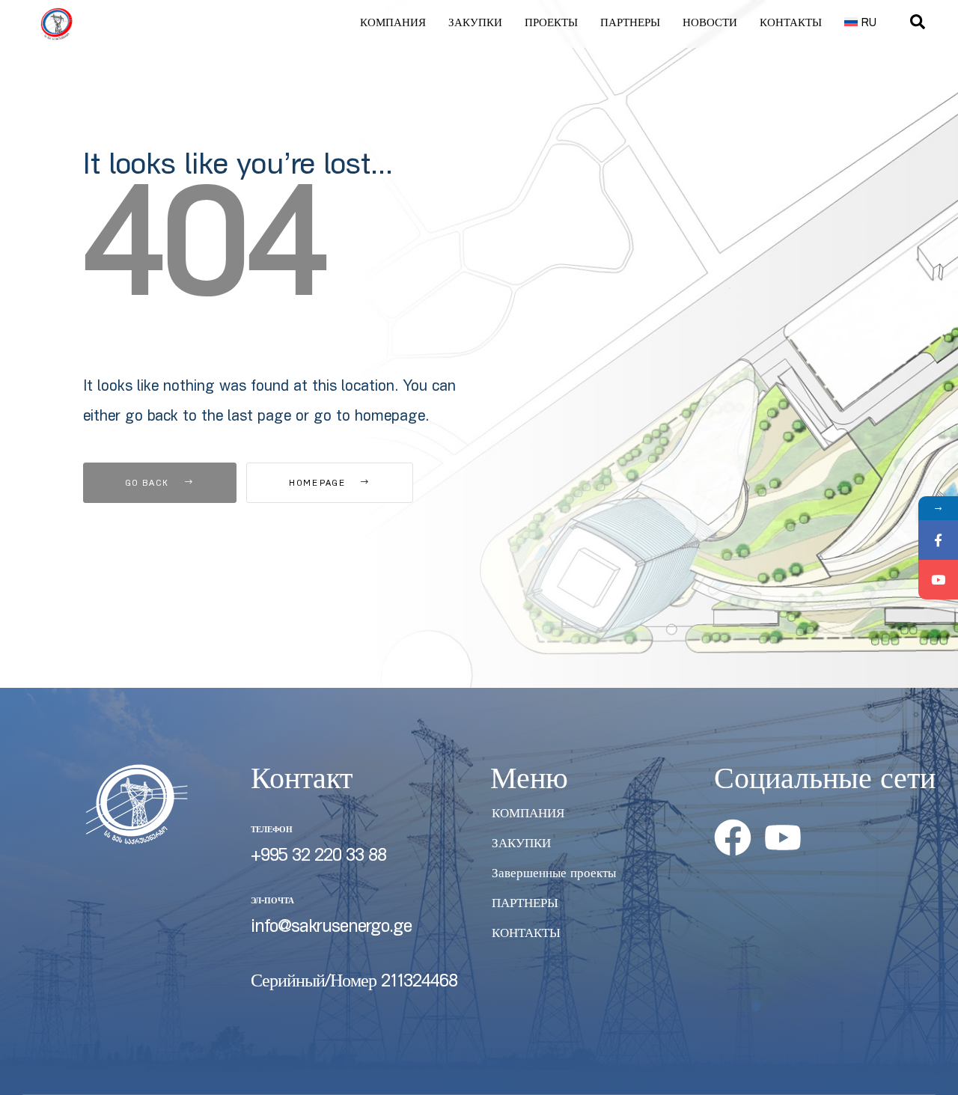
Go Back (149, 484)
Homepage (319, 484)
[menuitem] (860, 23)
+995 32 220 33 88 (318, 857)
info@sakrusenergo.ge (331, 928)
